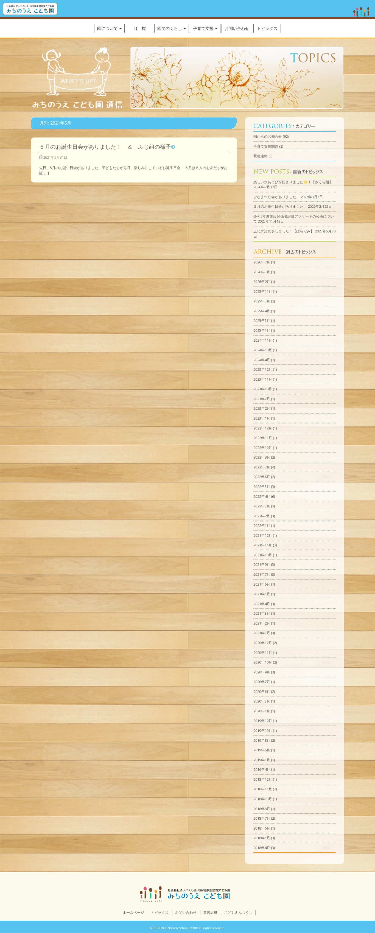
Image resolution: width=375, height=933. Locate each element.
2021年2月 (261, 623)
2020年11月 (262, 652)
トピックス (267, 28)
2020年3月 (261, 701)
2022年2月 (261, 515)
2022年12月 (262, 428)
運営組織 (210, 912)
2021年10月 (262, 554)
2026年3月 (261, 271)
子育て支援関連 (265, 146)
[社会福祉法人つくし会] (361, 13)
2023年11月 (262, 379)
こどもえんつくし (238, 912)
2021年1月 (261, 632)
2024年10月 (262, 349)
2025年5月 (261, 301)
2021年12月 (262, 535)
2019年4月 (261, 769)
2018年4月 (261, 847)
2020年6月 (261, 691)
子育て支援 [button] (204, 28)
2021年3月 (261, 613)
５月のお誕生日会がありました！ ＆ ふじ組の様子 (105, 146)
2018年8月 (261, 808)
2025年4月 (261, 310)
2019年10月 (262, 730)
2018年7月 (261, 818)
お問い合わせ (237, 28)
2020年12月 (262, 642)
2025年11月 (262, 291)
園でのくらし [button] (170, 28)
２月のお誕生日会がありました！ (280, 206)
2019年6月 (261, 749)
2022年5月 (261, 486)
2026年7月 (261, 262)
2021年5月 (261, 593)
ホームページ (133, 912)
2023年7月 (261, 398)
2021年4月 (261, 603)
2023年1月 (261, 418)
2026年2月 (261, 281)
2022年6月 (261, 476)
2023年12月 (262, 369)
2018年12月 (262, 779)
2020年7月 (261, 681)
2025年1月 (261, 330)
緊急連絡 (260, 155)
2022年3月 (261, 506)
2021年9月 (261, 564)
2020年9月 (261, 672)
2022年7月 (261, 467)
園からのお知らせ (267, 136)
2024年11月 (262, 340)
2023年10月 (262, 388)
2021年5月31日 (54, 157)
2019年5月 (261, 759)
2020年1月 (261, 711)
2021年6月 (261, 584)
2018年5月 (261, 837)
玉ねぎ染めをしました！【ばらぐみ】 (283, 231)
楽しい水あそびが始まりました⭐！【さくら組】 (293, 181)
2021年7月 (261, 574)
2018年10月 (262, 798)
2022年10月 (262, 447)
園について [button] (108, 28)
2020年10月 (262, 662)
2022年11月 (262, 437)
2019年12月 (262, 720)
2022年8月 (261, 457)
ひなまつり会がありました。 (276, 196)
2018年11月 (262, 788)
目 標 (139, 28)
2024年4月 (261, 359)
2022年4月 (261, 496)
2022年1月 (261, 525)
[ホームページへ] (30, 9)
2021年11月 (262, 545)
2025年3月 (261, 320)
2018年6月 (261, 828)
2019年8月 (261, 740)
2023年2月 (261, 408)
